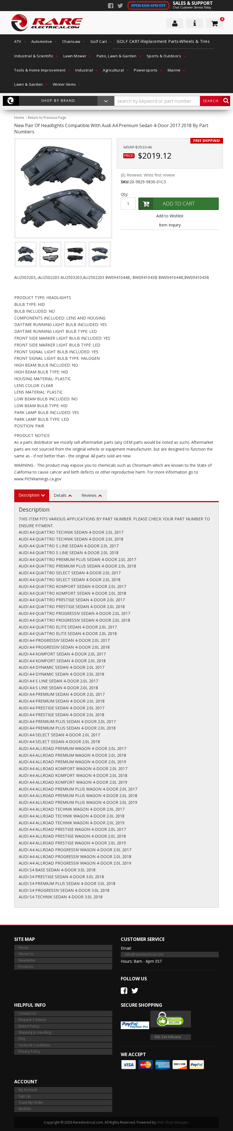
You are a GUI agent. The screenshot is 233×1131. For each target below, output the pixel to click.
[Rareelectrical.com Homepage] (47, 23)
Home (19, 117)
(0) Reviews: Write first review (148, 175)
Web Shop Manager (172, 1122)
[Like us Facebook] (111, 6)
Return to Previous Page (47, 117)
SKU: (125, 181)
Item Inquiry (170, 225)
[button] (18, 41)
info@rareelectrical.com (144, 954)
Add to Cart (179, 203)
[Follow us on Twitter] (120, 6)
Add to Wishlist (170, 215)
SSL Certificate (168, 1037)
